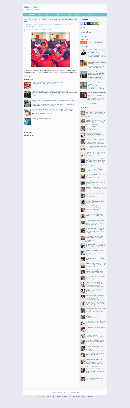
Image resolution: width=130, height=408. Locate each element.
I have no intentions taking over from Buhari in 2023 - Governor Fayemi (95, 215)
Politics (46, 14)
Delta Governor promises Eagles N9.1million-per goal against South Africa (95, 258)
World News (77, 14)
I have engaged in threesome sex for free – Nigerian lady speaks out (95, 377)
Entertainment (32, 14)
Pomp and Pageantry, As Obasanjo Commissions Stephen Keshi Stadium (95, 251)
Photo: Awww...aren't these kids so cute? (41, 118)
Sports (52, 14)
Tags (90, 42)
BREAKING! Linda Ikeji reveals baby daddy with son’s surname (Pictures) (95, 341)
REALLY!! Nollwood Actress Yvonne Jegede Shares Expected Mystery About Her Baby (95, 290)
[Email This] (25, 76)
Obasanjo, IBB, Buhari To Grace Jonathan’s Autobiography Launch (94, 270)
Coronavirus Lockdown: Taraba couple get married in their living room (96, 175)
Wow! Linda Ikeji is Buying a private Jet (96, 321)
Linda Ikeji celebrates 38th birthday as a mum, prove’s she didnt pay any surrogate (96, 348)
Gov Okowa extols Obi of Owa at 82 (95, 208)
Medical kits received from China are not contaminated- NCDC (95, 153)
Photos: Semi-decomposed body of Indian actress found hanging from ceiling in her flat (52, 109)
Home (25, 14)
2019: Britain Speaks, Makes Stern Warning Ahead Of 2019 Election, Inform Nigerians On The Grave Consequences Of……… (94, 238)
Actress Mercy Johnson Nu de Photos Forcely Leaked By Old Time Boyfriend (97, 62)
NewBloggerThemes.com (87, 396)
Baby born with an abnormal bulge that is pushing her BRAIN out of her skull (96, 264)
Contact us (90, 14)
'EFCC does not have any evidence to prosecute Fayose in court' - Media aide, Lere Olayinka (95, 303)
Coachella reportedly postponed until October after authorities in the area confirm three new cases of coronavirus (95, 202)
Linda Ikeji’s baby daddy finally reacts (95, 327)
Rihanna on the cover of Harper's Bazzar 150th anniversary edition (47, 82)
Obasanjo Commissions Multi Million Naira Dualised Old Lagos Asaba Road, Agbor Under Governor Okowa (96, 245)
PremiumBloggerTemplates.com (72, 396)
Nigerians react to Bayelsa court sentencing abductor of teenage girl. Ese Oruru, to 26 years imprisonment (95, 134)
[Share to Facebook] (30, 76)
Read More (52, 83)
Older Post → (74, 129)
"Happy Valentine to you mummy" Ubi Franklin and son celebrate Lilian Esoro (47, 25)
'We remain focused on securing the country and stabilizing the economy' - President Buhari (95, 297)
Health (69, 14)
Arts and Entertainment (34, 19)
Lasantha (61, 396)
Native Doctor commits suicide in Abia (96, 146)
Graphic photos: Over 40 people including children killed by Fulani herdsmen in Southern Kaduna (96, 73)
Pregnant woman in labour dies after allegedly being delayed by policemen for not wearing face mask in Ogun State (95, 113)
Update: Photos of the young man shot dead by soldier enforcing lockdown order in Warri (96, 182)
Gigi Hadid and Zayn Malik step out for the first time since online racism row (50, 91)
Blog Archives (98, 42)
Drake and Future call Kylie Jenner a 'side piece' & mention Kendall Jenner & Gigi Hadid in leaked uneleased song (96, 141)
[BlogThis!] (26, 76)
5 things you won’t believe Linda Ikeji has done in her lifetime (95, 354)
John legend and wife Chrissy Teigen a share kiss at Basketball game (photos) (96, 188)
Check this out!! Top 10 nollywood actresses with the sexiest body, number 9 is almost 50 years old (94, 284)
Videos (64, 14)
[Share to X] (28, 76)
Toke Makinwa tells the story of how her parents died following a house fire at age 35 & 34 (97, 51)
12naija (78, 392)
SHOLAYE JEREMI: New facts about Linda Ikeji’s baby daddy (95, 334)
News (40, 14)
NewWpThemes (46, 396)
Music (58, 14)
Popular (84, 42)
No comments (47, 29)
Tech (84, 14)
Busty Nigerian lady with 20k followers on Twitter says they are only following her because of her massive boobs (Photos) (96, 370)
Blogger (96, 103)
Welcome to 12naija (31, 7)
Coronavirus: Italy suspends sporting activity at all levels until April (95, 194)
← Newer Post (28, 129)
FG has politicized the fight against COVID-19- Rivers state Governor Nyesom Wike (95, 169)
